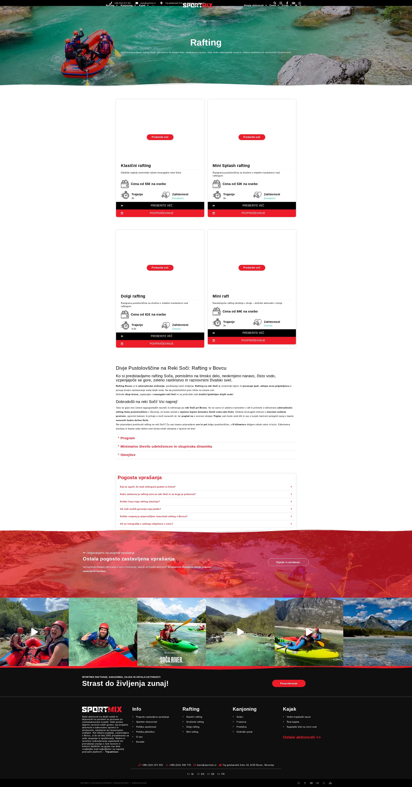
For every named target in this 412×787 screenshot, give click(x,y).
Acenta (143, 783)
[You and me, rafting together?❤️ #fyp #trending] (240, 632)
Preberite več (160, 137)
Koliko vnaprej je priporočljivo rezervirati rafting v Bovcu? (153, 516)
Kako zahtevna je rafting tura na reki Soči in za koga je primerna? (158, 494)
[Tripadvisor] (317, 783)
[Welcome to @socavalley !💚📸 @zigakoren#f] (171, 632)
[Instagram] (298, 783)
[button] (206, 438)
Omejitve (128, 455)
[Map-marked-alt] (330, 783)
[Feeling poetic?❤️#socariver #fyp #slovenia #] (34, 632)
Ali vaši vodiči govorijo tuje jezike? (140, 509)
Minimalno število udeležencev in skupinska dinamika (166, 446)
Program (128, 438)
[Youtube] (311, 783)
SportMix (84, 783)
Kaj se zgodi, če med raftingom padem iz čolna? (148, 486)
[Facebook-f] (305, 783)
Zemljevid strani (121, 783)
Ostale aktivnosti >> (302, 737)
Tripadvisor (111, 751)
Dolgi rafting (133, 296)
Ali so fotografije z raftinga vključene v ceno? (146, 523)
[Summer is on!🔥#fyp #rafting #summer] (103, 632)
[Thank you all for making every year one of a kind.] (377, 632)
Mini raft (221, 296)
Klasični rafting (136, 165)
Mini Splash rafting (231, 165)
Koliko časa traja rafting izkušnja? (140, 501)
